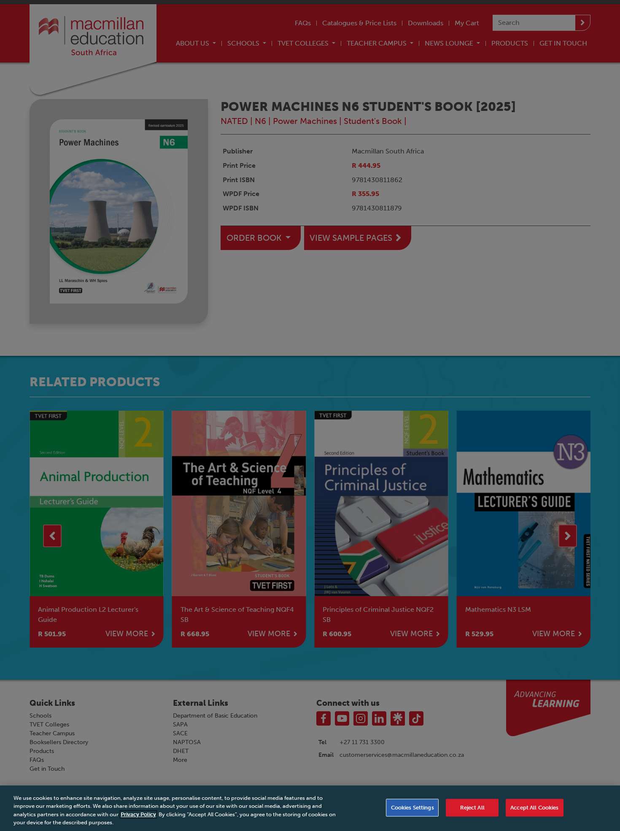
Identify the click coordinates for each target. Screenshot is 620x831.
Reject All (472, 807)
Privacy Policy (138, 814)
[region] (310, 808)
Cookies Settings (412, 807)
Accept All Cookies (534, 807)
